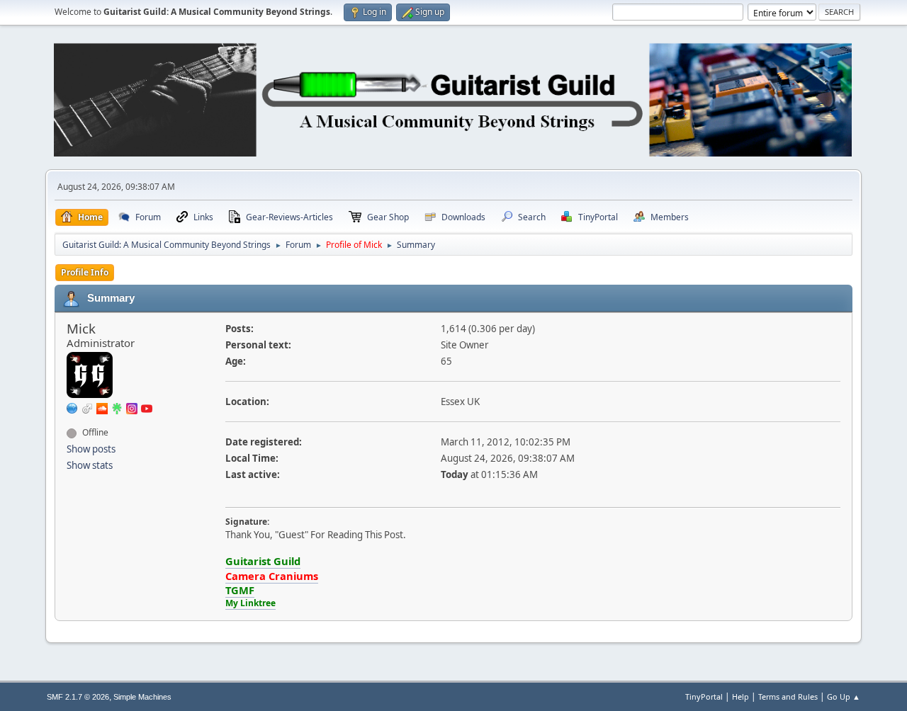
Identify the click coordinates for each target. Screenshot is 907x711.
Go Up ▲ (843, 696)
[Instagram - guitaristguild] (131, 407)
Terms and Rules (788, 696)
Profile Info (84, 272)
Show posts (91, 449)
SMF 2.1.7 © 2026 (78, 697)
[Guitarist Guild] (72, 407)
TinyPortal (704, 696)
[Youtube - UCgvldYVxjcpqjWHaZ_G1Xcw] (146, 407)
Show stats (90, 465)
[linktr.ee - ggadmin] (117, 407)
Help (740, 696)
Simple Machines (142, 697)
